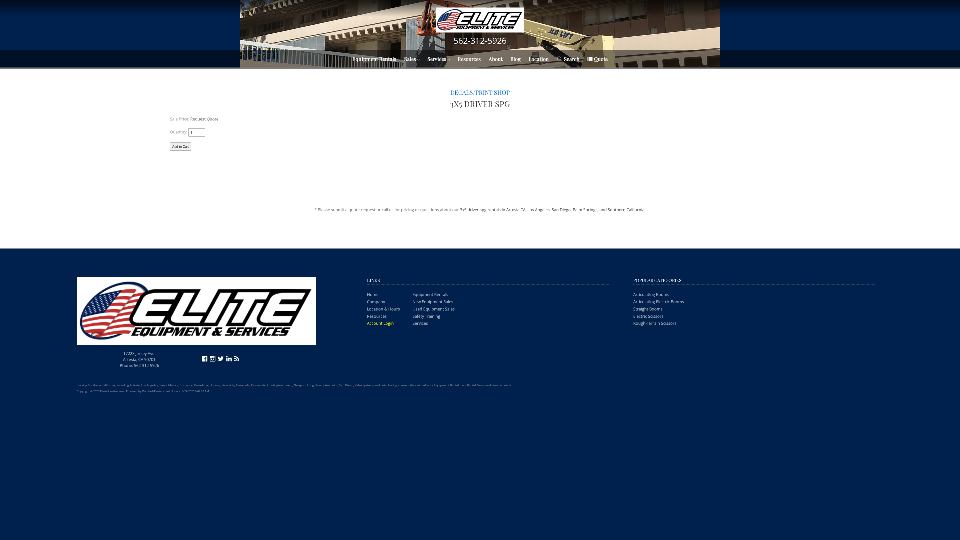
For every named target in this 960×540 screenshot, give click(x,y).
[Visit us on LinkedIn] (229, 359)
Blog (515, 59)
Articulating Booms (651, 294)
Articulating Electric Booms (658, 301)
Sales (410, 59)
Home (372, 294)
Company (376, 301)
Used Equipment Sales (433, 309)
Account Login (380, 323)
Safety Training (426, 316)
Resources (469, 59)
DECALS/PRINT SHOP (480, 92)
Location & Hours (383, 309)
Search (572, 59)
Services (438, 59)
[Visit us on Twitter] (221, 359)
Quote (601, 59)
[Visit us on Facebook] (205, 359)
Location (539, 59)
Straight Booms (647, 309)
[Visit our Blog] (237, 359)
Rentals (374, 59)
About (495, 59)
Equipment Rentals (430, 294)
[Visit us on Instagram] (213, 359)
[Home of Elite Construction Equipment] (480, 23)
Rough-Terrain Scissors (654, 323)
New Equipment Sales (432, 301)
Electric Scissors (648, 316)
